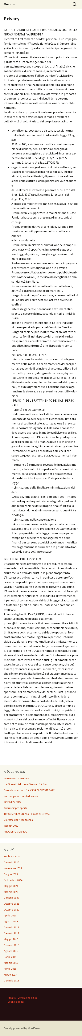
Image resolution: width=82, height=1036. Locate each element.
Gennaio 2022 (11, 897)
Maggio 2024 (11, 886)
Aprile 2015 (10, 968)
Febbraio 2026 (12, 856)
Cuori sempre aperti (15, 808)
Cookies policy (16, 1001)
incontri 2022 (11, 825)
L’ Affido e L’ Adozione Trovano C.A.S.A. (25, 784)
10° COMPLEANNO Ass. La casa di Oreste (27, 814)
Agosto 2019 (11, 921)
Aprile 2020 (10, 915)
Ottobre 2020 (11, 909)
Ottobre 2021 (11, 903)
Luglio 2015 (10, 957)
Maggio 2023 (11, 892)
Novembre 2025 (13, 868)
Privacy (12, 997)
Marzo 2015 (10, 974)
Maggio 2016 (11, 939)
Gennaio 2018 (11, 927)
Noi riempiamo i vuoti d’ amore (21, 796)
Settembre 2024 (13, 880)
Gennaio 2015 (11, 980)
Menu (7, 4)
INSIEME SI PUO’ (13, 802)
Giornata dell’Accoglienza (18, 819)
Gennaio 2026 (11, 862)
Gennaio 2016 (11, 945)
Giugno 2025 (11, 874)
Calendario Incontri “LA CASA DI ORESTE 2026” (29, 790)
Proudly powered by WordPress (22, 1028)
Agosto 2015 (11, 951)
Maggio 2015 (11, 962)
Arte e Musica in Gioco (16, 778)
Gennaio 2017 (11, 933)
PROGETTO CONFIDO (15, 831)
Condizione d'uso (27, 997)
